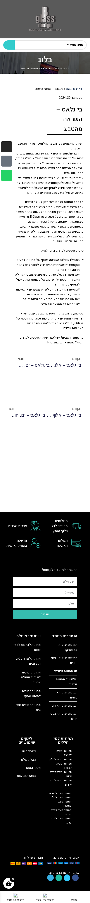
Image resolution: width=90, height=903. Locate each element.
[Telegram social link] (50, 877)
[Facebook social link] (75, 877)
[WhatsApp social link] (58, 877)
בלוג (54, 68)
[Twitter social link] (67, 877)
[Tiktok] (6, 161)
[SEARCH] (9, 45)
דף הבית (64, 68)
